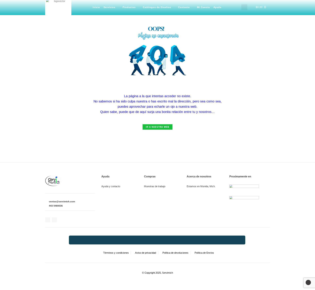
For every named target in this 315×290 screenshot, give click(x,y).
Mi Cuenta (203, 7)
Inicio (96, 7)
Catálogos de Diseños (157, 7)
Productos (129, 7)
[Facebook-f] (47, 219)
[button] (244, 7)
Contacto (184, 7)
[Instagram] (54, 219)
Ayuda (217, 7)
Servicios (109, 7)
